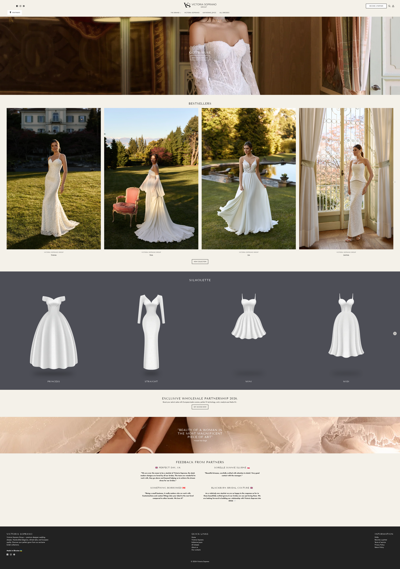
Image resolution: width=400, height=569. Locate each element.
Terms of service (380, 542)
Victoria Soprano (191, 13)
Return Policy (379, 547)
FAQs (377, 537)
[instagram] (20, 6)
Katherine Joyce (209, 13)
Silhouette (200, 280)
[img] (389, 6)
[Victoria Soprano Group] (200, 5)
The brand (175, 13)
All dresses (224, 13)
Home (194, 537)
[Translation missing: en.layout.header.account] (393, 6)
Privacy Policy (379, 545)
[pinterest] (23, 6)
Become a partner (381, 540)
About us (195, 547)
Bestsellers (200, 103)
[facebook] (17, 6)
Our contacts (196, 550)
